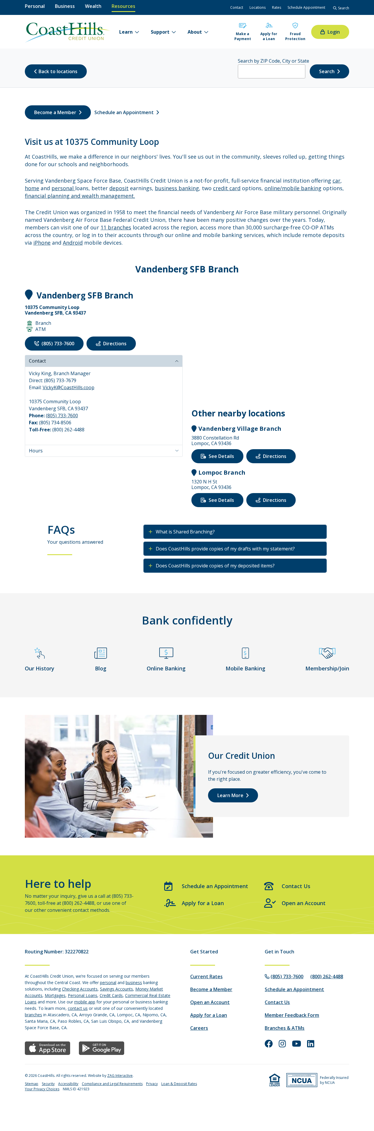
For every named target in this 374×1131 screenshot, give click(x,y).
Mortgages (55, 995)
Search (327, 71)
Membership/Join (327, 668)
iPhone (42, 242)
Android (73, 242)
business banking (177, 188)
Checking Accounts (80, 989)
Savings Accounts (116, 989)
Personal (35, 6)
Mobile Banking (245, 668)
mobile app (84, 1002)
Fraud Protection (295, 36)
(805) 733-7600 (62, 415)
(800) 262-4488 (326, 976)
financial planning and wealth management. (80, 195)
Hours (36, 450)
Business (65, 6)
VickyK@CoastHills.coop (68, 387)
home (32, 188)
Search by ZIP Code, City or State (273, 61)
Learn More (230, 795)
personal (63, 188)
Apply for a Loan (268, 36)
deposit (119, 188)
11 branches (116, 227)
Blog (100, 668)
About (195, 32)
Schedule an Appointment (215, 886)
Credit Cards (111, 995)
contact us (78, 1008)
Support (160, 32)
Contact (37, 361)
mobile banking (301, 188)
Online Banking (166, 668)
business (134, 982)
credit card (226, 188)
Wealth (93, 6)
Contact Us (296, 886)
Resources (123, 6)
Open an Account (303, 903)
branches (33, 1014)
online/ (273, 188)
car (336, 180)
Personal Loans (82, 995)
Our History (39, 668)
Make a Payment (242, 36)
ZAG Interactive (120, 1075)
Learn (126, 32)
